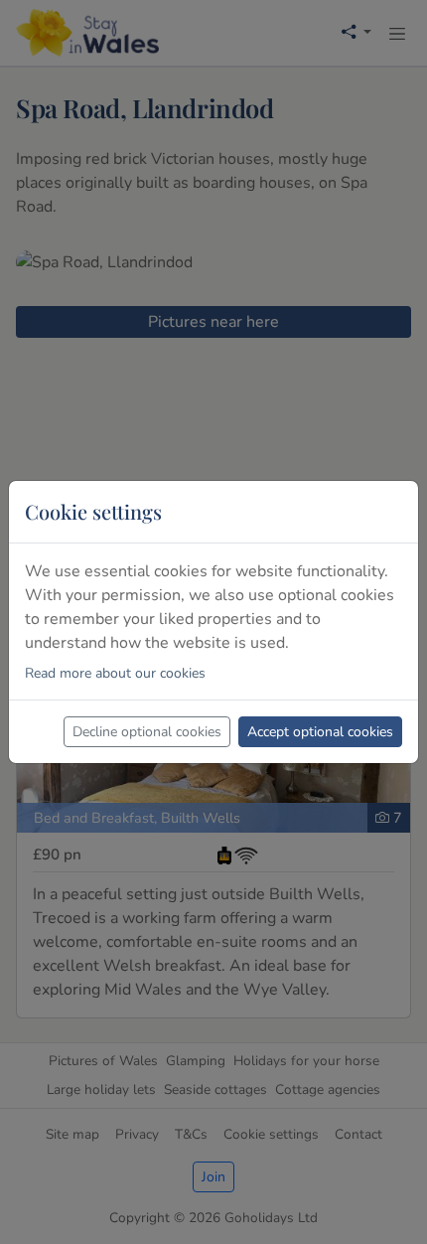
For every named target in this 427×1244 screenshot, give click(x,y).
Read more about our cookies (115, 673)
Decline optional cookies (146, 731)
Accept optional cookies (320, 731)
